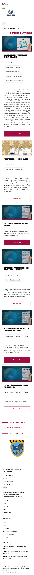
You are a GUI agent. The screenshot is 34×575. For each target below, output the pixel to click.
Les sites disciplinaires (9, 534)
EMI (17, 275)
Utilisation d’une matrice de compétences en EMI (16, 330)
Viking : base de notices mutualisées (13, 427)
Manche (5, 506)
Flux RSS (4, 567)
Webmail (5, 522)
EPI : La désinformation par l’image (16, 224)
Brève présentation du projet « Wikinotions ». (16, 402)
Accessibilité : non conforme (9, 568)
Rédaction (26, 568)
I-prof (4, 525)
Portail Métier (7, 528)
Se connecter (5, 570)
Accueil (4, 28)
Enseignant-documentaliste (14, 76)
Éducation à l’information (13, 67)
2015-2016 (8, 275)
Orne (4, 509)
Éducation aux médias (12, 72)
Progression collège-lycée (16, 159)
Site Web (5, 487)
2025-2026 (8, 63)
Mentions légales (19, 567)
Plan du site (11, 567)
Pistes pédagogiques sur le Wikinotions (16, 386)
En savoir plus (17, 134)
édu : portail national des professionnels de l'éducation (15, 557)
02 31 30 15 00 (9, 484)
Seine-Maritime (7, 512)
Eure (4, 503)
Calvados (5, 500)
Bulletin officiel (7, 537)
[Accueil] (17, 11)
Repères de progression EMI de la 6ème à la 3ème (16, 269)
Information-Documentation (14, 81)
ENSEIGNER (11, 28)
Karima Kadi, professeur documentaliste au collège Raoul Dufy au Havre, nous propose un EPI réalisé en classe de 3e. (17, 233)
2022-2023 (8, 165)
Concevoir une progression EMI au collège (16, 56)
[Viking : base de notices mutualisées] (17, 448)
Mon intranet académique (10, 531)
